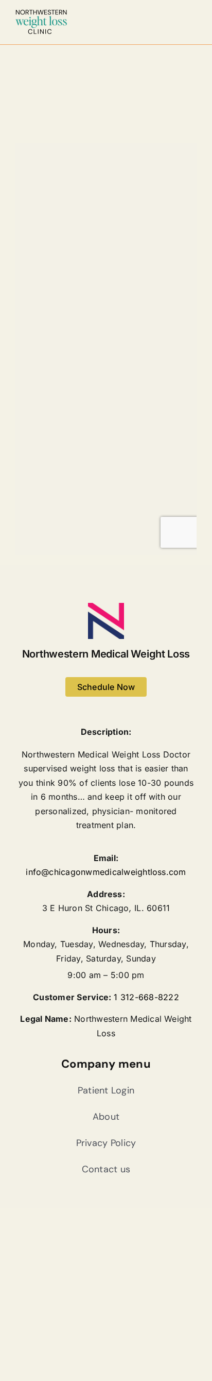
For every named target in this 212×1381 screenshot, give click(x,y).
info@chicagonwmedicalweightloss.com (106, 872)
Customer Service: (72, 997)
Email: (106, 858)
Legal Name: (46, 1019)
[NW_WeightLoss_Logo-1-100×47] (41, 14)
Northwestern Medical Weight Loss (106, 654)
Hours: (106, 930)
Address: (106, 894)
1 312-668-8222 (146, 997)
